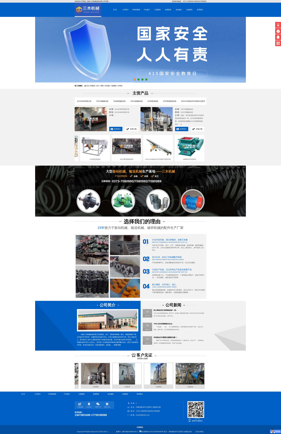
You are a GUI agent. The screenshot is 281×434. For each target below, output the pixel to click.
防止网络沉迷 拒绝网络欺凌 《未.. (165, 310)
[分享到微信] (98, 405)
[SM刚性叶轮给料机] (179, 156)
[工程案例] (85, 384)
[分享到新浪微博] (80, 405)
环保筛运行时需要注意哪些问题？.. (166, 337)
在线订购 (133, 129)
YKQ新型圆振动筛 (119, 101)
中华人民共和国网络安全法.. (163, 324)
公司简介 (125, 10)
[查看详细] (117, 345)
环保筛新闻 (136, 10)
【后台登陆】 (199, 431)
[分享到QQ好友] (89, 405)
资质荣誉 (168, 10)
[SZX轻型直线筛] (85, 156)
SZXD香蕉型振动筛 (169, 101)
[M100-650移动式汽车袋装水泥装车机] (148, 156)
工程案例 (157, 10)
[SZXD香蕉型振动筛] (116, 156)
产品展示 (147, 10)
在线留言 (189, 10)
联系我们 (200, 10)
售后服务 (179, 10)
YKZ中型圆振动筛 (102, 101)
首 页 (115, 10)
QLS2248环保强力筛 (84, 101)
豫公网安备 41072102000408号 (152, 431)
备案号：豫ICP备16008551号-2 (127, 431)
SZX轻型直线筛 (153, 101)
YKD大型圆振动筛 (136, 101)
